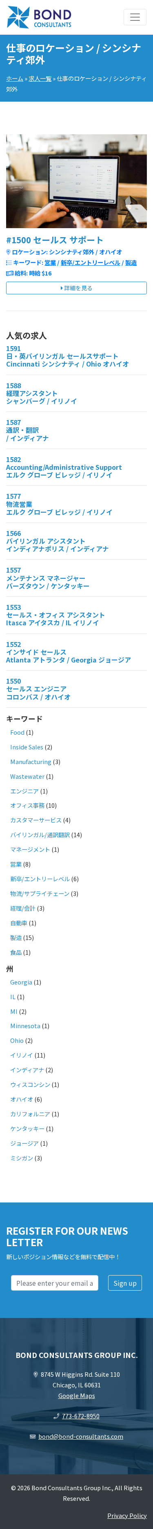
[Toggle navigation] (135, 17)
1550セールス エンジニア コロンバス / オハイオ (38, 688)
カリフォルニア (30, 1113)
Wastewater (27, 776)
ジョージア (24, 1143)
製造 (131, 262)
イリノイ (21, 1055)
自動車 (18, 922)
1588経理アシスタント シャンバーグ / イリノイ (41, 393)
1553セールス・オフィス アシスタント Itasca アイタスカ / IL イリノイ (55, 614)
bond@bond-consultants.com (80, 1436)
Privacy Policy (127, 1515)
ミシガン (21, 1157)
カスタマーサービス (36, 820)
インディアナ (27, 1069)
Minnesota (25, 1025)
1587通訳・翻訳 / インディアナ (27, 429)
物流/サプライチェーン (39, 893)
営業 (50, 262)
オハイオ (21, 1099)
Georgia (21, 982)
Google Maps (76, 1395)
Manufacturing (30, 761)
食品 (16, 952)
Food (17, 732)
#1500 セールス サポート (55, 239)
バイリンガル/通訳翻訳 (40, 834)
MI (14, 1011)
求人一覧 (40, 78)
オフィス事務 (27, 805)
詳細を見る (78, 288)
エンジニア (24, 791)
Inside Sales (26, 746)
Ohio (17, 1040)
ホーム (14, 78)
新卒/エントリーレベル (90, 262)
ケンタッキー (27, 1128)
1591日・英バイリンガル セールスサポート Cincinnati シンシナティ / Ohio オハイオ (67, 356)
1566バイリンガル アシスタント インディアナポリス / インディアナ (57, 540)
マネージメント (30, 849)
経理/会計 (22, 908)
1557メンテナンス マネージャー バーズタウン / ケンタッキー (48, 577)
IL (13, 996)
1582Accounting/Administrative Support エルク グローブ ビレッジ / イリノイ (64, 467)
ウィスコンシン (30, 1084)
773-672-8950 (81, 1415)
